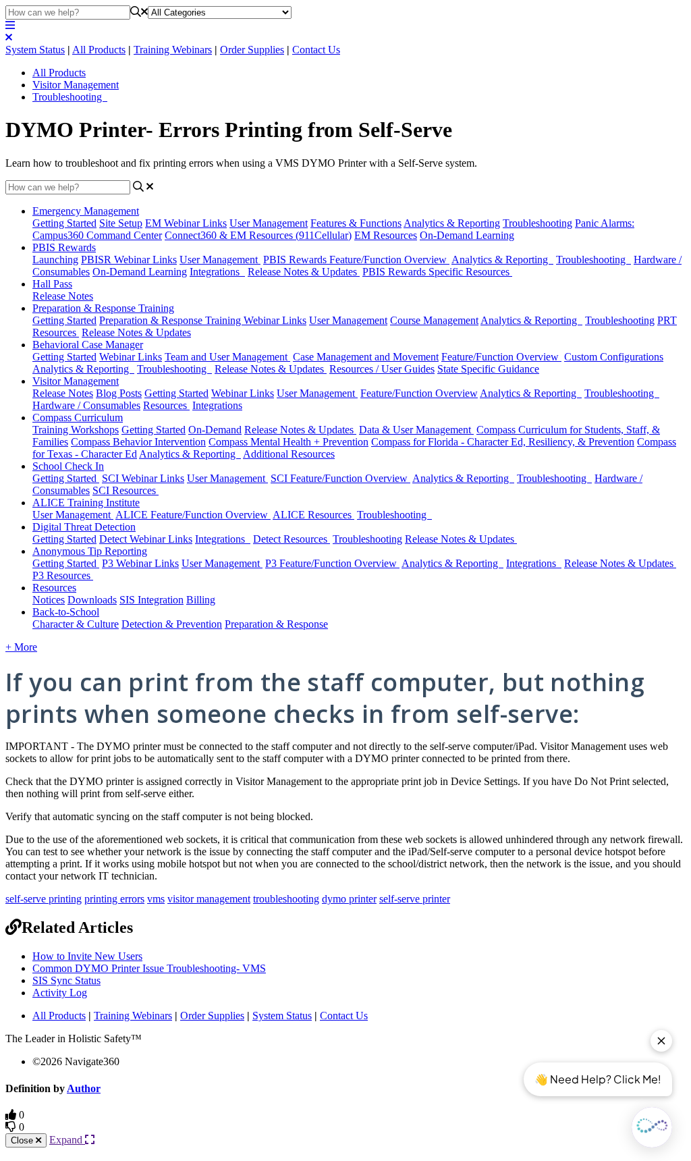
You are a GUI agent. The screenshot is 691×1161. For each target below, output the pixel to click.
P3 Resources (62, 575)
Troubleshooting (69, 97)
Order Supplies (252, 49)
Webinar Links (130, 356)
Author (84, 1088)
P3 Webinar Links (140, 563)
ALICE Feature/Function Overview (193, 514)
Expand (67, 1139)
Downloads (92, 599)
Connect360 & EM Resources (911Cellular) (258, 235)
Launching (55, 259)
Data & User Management (416, 429)
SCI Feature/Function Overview (340, 478)
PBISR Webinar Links (129, 259)
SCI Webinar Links (143, 478)
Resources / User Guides (382, 369)
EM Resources (385, 235)
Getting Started (64, 223)
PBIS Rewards (64, 247)
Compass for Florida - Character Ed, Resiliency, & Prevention (502, 442)
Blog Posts (119, 393)
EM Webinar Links (186, 223)
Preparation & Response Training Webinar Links (202, 320)
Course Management (434, 320)
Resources (166, 405)
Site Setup (120, 223)
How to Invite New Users (87, 956)
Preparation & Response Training (103, 308)
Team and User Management (227, 356)
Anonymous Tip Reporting (89, 551)
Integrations (217, 271)
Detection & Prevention (171, 624)
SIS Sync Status (66, 980)
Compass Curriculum (77, 417)
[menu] (10, 25)
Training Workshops (75, 429)
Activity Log (59, 992)
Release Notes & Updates (304, 271)
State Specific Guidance (488, 369)
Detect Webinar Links (145, 539)
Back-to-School (65, 612)
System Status (35, 49)
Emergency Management (85, 211)
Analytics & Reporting (452, 223)
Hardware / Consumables (86, 405)
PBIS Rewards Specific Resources (437, 271)
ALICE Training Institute (86, 502)
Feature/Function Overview (501, 356)
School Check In (68, 466)
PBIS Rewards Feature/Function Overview (356, 259)
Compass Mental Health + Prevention (288, 442)
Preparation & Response (276, 624)
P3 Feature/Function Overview (332, 563)
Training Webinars (173, 49)
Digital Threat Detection (84, 527)
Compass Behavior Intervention (138, 442)
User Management (268, 223)
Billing (200, 599)
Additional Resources (289, 454)
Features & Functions (356, 223)
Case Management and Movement (366, 356)
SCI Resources (125, 490)
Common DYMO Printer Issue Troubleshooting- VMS (149, 968)
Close (23, 1140)
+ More (21, 647)
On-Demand (215, 429)
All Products (99, 49)
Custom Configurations (613, 356)
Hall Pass (52, 284)
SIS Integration (151, 599)
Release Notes (62, 296)
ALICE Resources (313, 514)
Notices (48, 599)
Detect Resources (291, 539)
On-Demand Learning (467, 235)
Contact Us (316, 49)
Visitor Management (75, 84)
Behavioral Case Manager (87, 344)
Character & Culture (75, 624)
